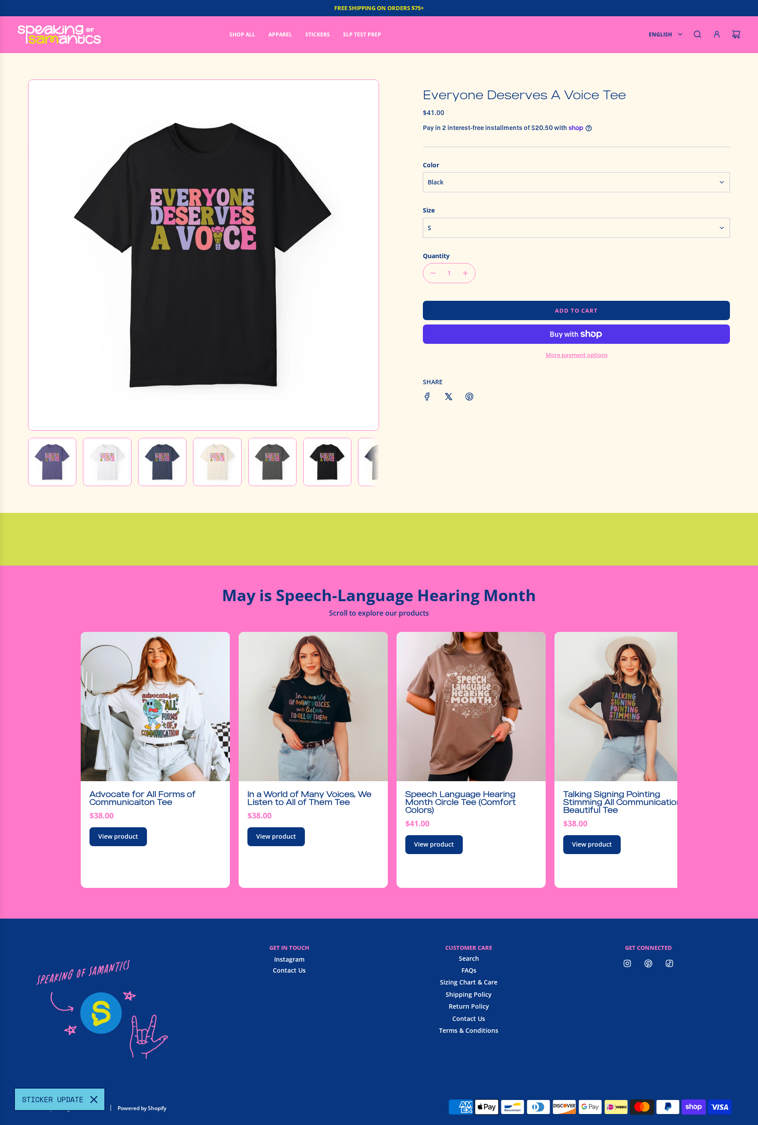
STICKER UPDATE (52, 1099)
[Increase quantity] (465, 273)
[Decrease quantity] (433, 273)
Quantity (436, 256)
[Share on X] (448, 398)
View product (118, 836)
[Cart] (736, 34)
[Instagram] (627, 963)
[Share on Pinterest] (469, 398)
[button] (40, 255)
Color (431, 165)
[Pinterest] (648, 963)
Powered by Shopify (142, 1108)
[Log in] (716, 34)
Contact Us (289, 970)
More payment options (577, 355)
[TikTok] (669, 963)
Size (429, 210)
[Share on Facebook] (427, 398)
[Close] (93, 1099)
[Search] (697, 34)
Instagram (289, 959)
